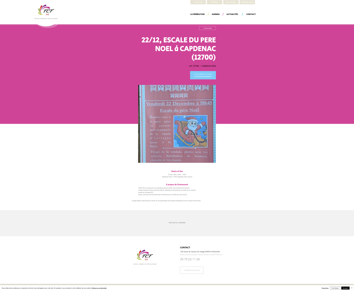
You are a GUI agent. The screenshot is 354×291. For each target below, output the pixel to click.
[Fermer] (352, 288)
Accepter (345, 288)
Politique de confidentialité (99, 288)
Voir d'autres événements (203, 76)
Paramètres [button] (325, 288)
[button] (247, 2)
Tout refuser (335, 288)
